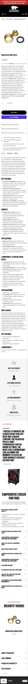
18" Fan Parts (9, 19)
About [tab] (3, 153)
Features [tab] (10, 153)
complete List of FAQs (20, 504)
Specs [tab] (16, 153)
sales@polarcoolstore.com (10, 3)
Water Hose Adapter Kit (14, 631)
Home (3, 19)
